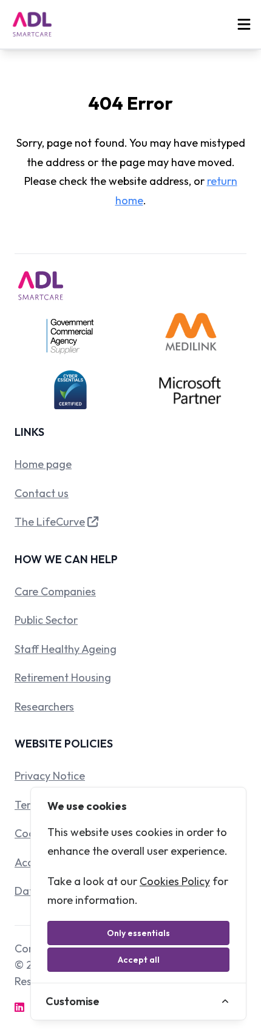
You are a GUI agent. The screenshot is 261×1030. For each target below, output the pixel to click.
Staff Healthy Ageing (66, 649)
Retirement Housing (63, 677)
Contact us (42, 493)
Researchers (44, 707)
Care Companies (55, 591)
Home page (43, 464)
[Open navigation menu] (244, 24)
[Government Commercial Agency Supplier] (70, 336)
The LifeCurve (50, 522)
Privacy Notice (50, 776)
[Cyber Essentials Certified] (70, 389)
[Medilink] (190, 336)
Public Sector (46, 620)
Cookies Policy (175, 881)
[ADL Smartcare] (32, 24)
